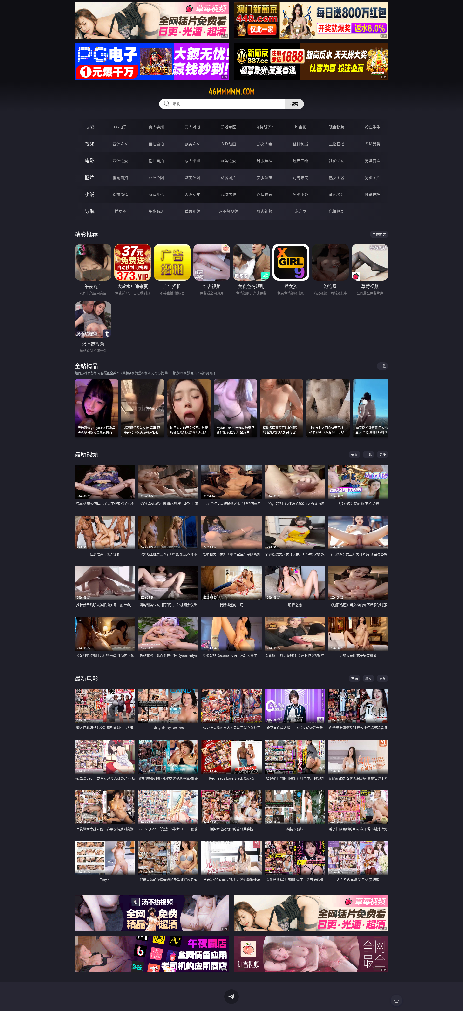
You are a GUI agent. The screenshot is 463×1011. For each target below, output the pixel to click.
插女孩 (120, 211)
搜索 (294, 104)
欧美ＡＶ (192, 144)
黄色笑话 (336, 194)
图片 (90, 177)
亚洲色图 (156, 177)
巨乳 (368, 454)
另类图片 (372, 177)
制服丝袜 (264, 160)
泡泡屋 (300, 211)
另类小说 (300, 194)
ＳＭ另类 (372, 144)
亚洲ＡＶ (120, 144)
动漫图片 (228, 177)
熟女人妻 (264, 144)
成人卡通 (192, 160)
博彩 (90, 127)
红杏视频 (264, 211)
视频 (90, 144)
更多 (382, 454)
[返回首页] (396, 1000)
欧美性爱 (228, 160)
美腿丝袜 (264, 177)
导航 (90, 211)
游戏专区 (228, 127)
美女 (354, 454)
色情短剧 (336, 211)
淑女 (368, 678)
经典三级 (300, 160)
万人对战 (192, 127)
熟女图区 (336, 177)
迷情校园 (264, 194)
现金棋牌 (336, 127)
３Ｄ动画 (228, 144)
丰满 (354, 678)
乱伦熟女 (336, 160)
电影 (90, 160)
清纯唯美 (300, 177)
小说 (90, 194)
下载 (382, 366)
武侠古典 (228, 194)
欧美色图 (192, 177)
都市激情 (120, 194)
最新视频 (86, 454)
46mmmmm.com (232, 91)
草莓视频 (192, 211)
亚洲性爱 (120, 160)
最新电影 (86, 678)
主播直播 (336, 144)
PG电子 (120, 127)
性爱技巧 (372, 194)
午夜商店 (156, 211)
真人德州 (156, 127)
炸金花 (300, 127)
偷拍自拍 (156, 160)
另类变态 (372, 160)
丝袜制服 (300, 144)
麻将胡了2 (264, 127)
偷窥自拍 (120, 177)
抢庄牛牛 (372, 127)
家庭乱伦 (156, 194)
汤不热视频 (228, 211)
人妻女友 (192, 194)
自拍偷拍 (156, 144)
